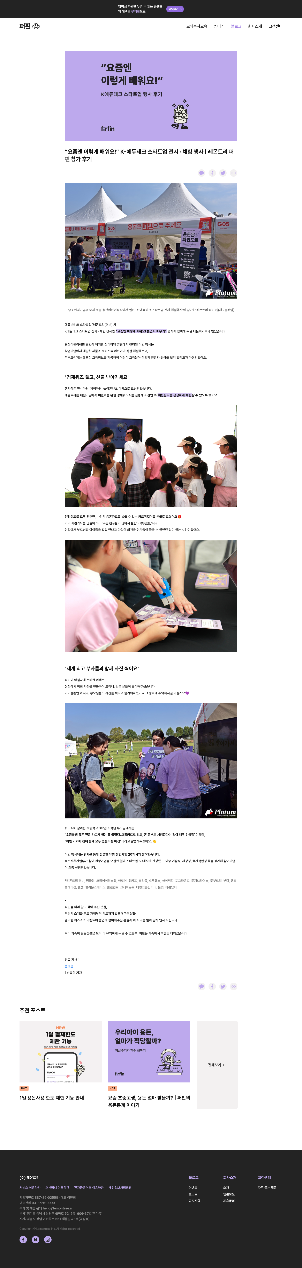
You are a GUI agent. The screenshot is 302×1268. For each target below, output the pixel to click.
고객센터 (275, 26)
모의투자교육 (196, 26)
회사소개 (255, 26)
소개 (226, 1188)
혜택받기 (174, 9)
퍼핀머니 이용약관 (57, 1188)
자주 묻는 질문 (267, 1188)
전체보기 (214, 1065)
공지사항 (194, 1201)
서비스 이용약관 (30, 1188)
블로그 (236, 26)
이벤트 (193, 1188)
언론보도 (229, 1194)
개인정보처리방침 (120, 1188)
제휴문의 (229, 1201)
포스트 (193, 1194)
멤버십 (219, 26)
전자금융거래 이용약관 (89, 1188)
